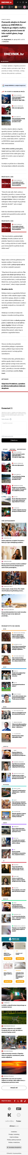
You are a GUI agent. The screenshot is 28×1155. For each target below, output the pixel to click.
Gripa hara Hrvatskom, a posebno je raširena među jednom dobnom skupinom (13, 386)
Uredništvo (14, 1131)
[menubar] (23, 2)
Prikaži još (14, 1087)
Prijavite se (14, 440)
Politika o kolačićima (14, 1142)
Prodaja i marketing (14, 1134)
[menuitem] (23, 2)
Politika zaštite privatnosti (14, 1139)
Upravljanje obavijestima (15, 1147)
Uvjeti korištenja (14, 1137)
